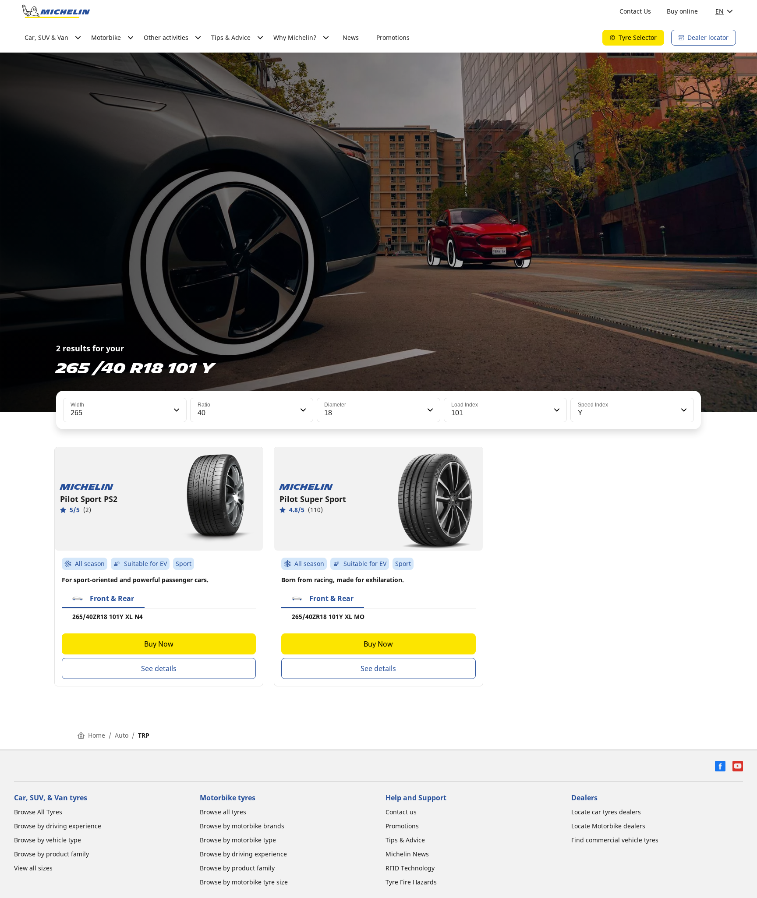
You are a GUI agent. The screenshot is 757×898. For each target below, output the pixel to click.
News (351, 37)
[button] (175, 410)
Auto (121, 735)
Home (96, 735)
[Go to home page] (56, 11)
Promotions (393, 37)
